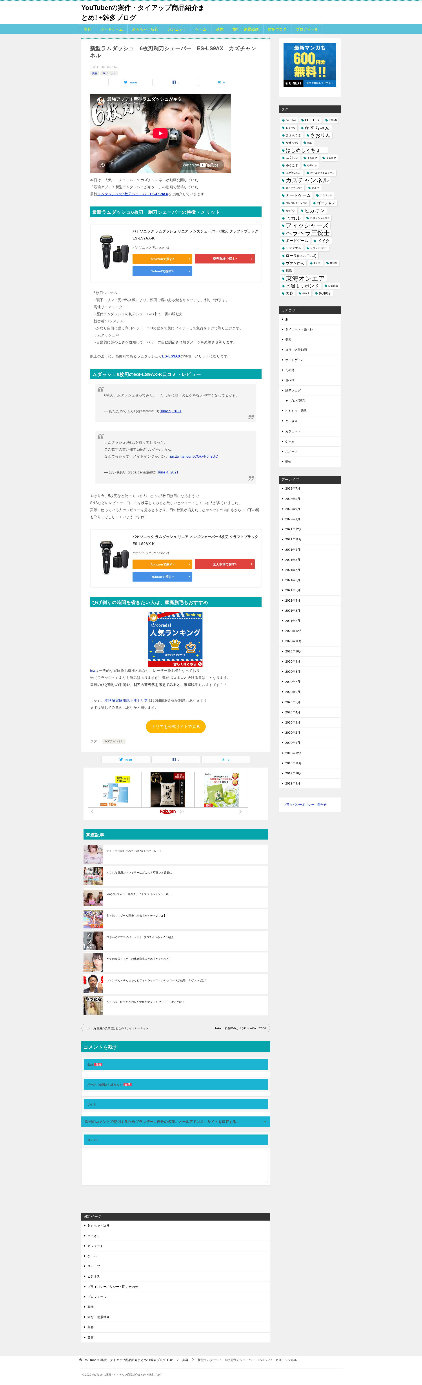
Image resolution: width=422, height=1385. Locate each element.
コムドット (326, 195)
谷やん (306, 293)
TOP (128, 1360)
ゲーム (201, 29)
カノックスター (294, 187)
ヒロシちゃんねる (319, 218)
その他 (290, 370)
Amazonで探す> (163, 259)
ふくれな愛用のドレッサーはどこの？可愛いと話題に (139, 872)
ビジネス (93, 1276)
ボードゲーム (111, 29)
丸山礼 (317, 263)
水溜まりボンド (302, 285)
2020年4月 (292, 712)
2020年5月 (292, 702)
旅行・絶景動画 (246, 29)
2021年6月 (292, 580)
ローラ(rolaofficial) (301, 256)
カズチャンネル (114, 741)
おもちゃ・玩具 (145, 29)
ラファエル (293, 248)
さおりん (320, 135)
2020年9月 (292, 661)
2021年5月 (292, 590)
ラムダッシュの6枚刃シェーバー (132, 194)
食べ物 (290, 380)
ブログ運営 (297, 400)
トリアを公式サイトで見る (176, 726)
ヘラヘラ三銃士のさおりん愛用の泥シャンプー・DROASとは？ (146, 1002)
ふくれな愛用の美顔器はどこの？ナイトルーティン (117, 1028)
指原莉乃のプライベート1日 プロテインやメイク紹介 (140, 937)
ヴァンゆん (295, 263)
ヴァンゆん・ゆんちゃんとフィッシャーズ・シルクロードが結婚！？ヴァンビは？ (157, 980)
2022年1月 (292, 519)
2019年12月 (293, 753)
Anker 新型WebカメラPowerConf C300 (240, 1028)
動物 (219, 29)
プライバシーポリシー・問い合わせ (112, 1286)
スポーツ (93, 1266)
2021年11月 (293, 539)
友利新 (333, 263)
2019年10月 (293, 773)
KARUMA (291, 120)
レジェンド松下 (318, 248)
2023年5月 (292, 499)
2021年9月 (292, 549)
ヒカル (293, 218)
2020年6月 (292, 692)
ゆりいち (312, 165)
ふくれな (292, 157)
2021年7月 (292, 570)
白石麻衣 (333, 285)
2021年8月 (292, 560)
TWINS (333, 120)
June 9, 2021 (171, 411)
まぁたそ (312, 157)
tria (92, 670)
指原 (289, 270)
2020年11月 (293, 641)
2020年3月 (292, 722)
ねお (309, 142)
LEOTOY (312, 120)
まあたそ (331, 157)
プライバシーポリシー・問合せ (305, 804)
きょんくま (293, 135)
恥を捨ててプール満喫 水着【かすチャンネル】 (137, 915)
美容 (87, 29)
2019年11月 (293, 763)
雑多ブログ (277, 29)
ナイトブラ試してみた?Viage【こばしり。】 (134, 851)
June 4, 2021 (168, 472)
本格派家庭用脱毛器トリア (126, 700)
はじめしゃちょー (306, 150)
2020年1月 (292, 742)
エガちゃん (293, 173)
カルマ (315, 187)
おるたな (290, 127)
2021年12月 (293, 529)
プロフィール (307, 29)
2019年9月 (292, 783)
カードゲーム (298, 195)
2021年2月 (292, 621)
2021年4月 (292, 600)
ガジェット (176, 29)
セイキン (290, 210)
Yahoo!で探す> (162, 271)
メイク (323, 240)
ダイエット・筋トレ (299, 329)
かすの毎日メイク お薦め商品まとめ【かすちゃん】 (139, 958)
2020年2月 (292, 732)
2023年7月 (292, 488)
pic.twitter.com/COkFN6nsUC (194, 456)
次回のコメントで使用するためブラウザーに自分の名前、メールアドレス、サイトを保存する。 (162, 1121)
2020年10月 (293, 651)
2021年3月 (292, 610)
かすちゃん (317, 128)
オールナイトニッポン (322, 172)
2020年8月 (292, 671)
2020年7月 (292, 681)
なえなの (292, 142)
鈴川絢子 (325, 293)
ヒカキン (315, 210)
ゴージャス (326, 203)
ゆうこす (292, 165)
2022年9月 (292, 509)
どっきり (93, 1236)
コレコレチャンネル (296, 203)
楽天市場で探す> (225, 258)
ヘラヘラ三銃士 (308, 233)
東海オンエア (305, 278)
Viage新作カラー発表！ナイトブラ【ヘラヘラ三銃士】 (140, 894)
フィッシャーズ (307, 225)
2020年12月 (293, 631)
